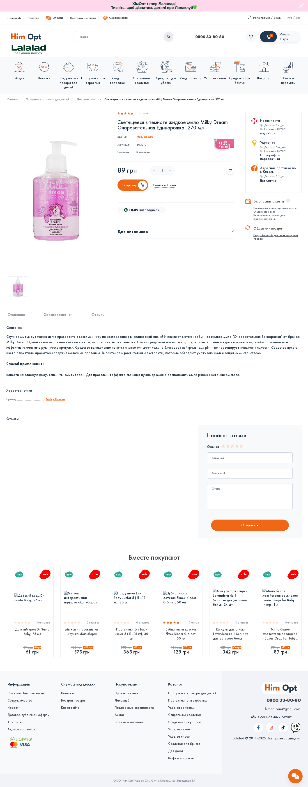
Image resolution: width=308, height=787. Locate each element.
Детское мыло (87, 99)
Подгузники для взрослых (187, 700)
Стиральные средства (184, 715)
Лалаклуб (14, 18)
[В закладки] (230, 170)
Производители (126, 693)
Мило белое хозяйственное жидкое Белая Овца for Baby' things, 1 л (280, 634)
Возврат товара (73, 700)
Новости (33, 18)
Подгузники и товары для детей (47, 99)
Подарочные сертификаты (134, 708)
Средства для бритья (184, 744)
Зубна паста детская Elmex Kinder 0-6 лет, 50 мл (181, 633)
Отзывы (58, 18)
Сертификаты (118, 18)
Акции (119, 715)
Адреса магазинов (21, 729)
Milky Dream (144, 137)
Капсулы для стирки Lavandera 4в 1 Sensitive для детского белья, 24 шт (230, 634)
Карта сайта (70, 708)
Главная (12, 99)
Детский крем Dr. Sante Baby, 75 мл (32, 631)
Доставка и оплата (83, 18)
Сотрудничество (19, 700)
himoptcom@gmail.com (283, 709)
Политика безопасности (25, 693)
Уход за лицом (179, 736)
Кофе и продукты (181, 758)
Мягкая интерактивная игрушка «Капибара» (82, 631)
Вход (277, 18)
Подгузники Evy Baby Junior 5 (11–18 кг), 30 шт (131, 633)
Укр (298, 18)
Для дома (175, 751)
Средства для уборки (184, 722)
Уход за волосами (181, 708)
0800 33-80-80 (209, 37)
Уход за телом (179, 729)
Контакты (14, 722)
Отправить (250, 525)
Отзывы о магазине (129, 722)
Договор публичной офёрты (28, 715)
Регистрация (261, 18)
